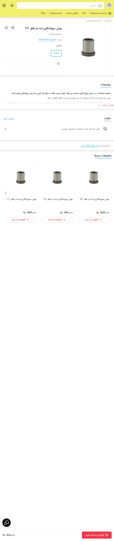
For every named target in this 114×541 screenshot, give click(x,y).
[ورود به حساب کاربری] (12, 5)
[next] (5, 193)
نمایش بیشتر (108, 105)
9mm (56, 53)
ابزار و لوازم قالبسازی (93, 20)
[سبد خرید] (4, 5)
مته (94, 93)
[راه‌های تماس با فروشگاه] (6, 522)
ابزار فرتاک (108, 20)
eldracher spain (47, 39)
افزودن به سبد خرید (95, 535)
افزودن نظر (9, 119)
